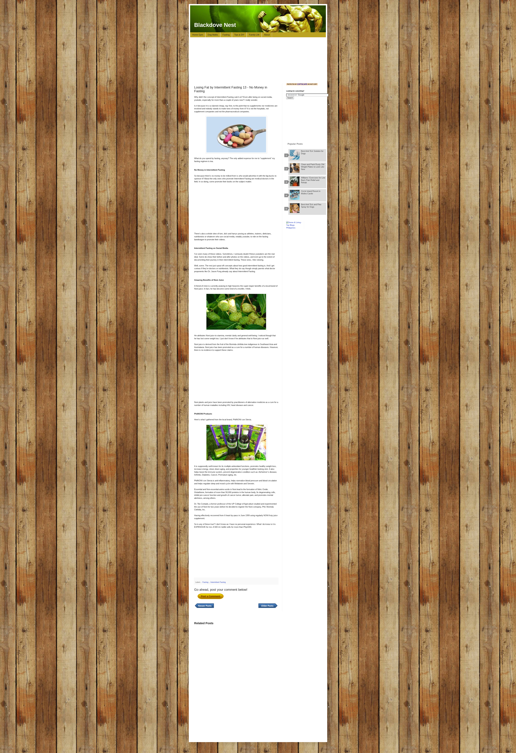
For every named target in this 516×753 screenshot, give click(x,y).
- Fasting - (205, 582)
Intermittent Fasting (218, 582)
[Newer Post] (204, 608)
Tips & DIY (239, 35)
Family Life (254, 35)
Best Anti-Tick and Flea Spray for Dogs (311, 205)
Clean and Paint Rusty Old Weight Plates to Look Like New (312, 166)
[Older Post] (268, 608)
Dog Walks (213, 35)
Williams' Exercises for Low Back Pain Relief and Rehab (313, 180)
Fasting (226, 35)
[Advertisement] (258, 60)
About (267, 35)
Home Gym (197, 35)
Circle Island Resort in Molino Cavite (310, 192)
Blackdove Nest (215, 25)
